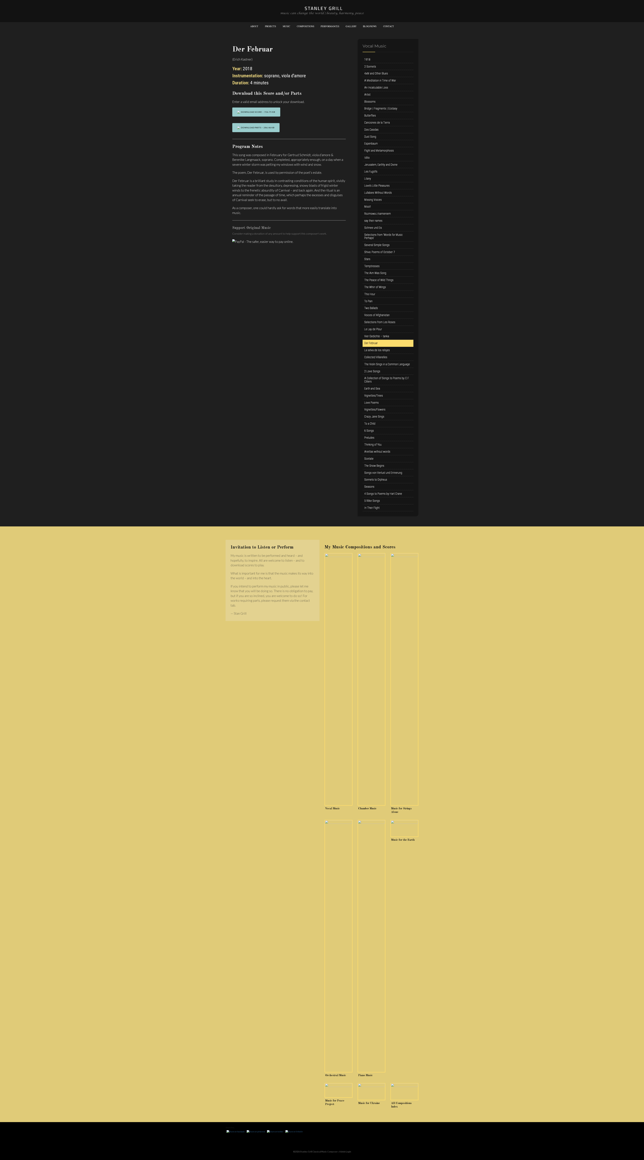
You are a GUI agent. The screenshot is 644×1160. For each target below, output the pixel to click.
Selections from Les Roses (379, 322)
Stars (367, 259)
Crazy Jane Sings (374, 416)
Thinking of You (373, 444)
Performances (330, 26)
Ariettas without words (377, 451)
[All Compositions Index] (404, 1091)
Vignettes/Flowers (374, 409)
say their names (373, 220)
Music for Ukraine (369, 1103)
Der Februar (371, 343)
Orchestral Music (335, 1075)
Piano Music (365, 1075)
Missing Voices (373, 199)
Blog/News (370, 26)
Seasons (369, 486)
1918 (367, 59)
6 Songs (369, 430)
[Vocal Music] (339, 679)
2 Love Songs (372, 371)
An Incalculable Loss (376, 87)
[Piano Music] (372, 946)
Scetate (368, 458)
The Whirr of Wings (375, 287)
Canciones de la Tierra (377, 122)
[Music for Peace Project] (339, 1090)
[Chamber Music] (372, 679)
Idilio (367, 157)
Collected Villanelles (375, 357)
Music (286, 26)
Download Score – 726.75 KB (257, 112)
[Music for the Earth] (404, 828)
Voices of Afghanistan (377, 315)
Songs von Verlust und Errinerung (383, 472)
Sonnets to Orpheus (375, 479)
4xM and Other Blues (376, 73)
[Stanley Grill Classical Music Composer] (322, 11)
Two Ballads (371, 308)
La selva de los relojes (377, 350)
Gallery (351, 26)
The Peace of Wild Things (378, 280)
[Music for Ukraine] (372, 1091)
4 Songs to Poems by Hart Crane (383, 493)
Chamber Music (367, 808)
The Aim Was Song (375, 273)
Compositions (305, 26)
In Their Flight (372, 507)
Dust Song (370, 136)
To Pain (368, 301)
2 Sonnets (370, 66)
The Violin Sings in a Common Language (387, 364)
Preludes (369, 437)
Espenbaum (371, 143)
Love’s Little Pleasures (377, 185)
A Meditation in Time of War (380, 80)
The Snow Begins (374, 465)
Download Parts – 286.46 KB (257, 127)
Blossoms (369, 101)
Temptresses (372, 266)
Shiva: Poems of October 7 (379, 252)
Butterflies (370, 115)
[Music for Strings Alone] (404, 679)
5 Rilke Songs (372, 500)
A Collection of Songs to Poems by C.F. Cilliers (386, 379)
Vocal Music (332, 808)
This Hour (369, 294)
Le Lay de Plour (373, 329)
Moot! (367, 206)
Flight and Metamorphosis (379, 150)
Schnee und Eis (373, 227)
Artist (367, 94)
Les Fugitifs (370, 171)
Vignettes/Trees (373, 395)
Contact (388, 26)
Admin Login (345, 1151)
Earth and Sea (372, 388)
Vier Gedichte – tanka (376, 336)
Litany (367, 178)
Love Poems (371, 402)
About (254, 26)
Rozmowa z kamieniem (377, 213)
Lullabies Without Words (378, 192)
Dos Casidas (371, 129)
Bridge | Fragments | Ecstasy (380, 108)
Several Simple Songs (377, 245)
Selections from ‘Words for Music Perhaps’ (383, 236)
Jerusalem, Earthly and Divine (380, 164)
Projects (270, 26)
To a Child (369, 423)
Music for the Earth (403, 840)
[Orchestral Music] (339, 946)
